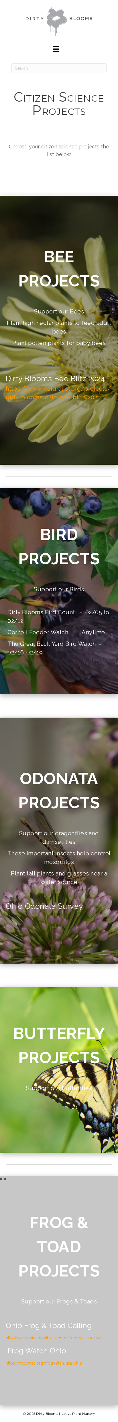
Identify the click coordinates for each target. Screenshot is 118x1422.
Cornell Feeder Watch (38, 632)
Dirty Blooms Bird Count (41, 612)
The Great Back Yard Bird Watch (51, 643)
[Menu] (56, 49)
